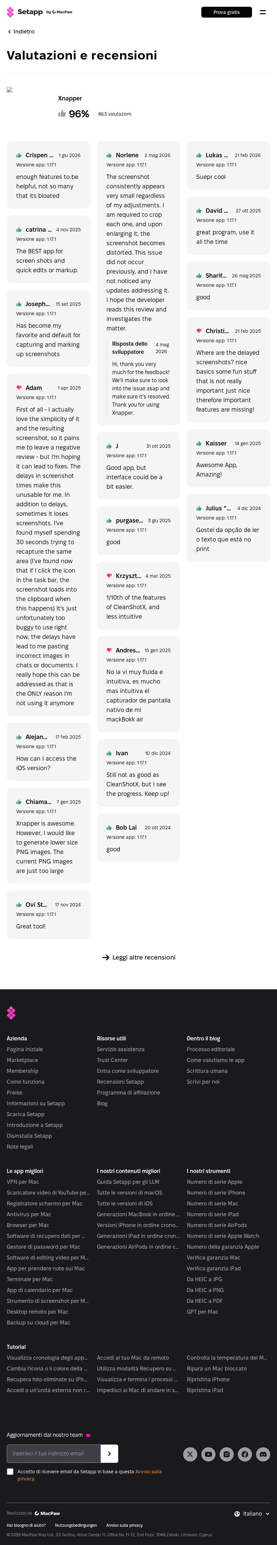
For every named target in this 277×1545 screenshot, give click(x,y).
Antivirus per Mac (29, 1214)
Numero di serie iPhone (216, 1193)
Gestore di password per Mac (43, 1247)
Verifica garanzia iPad (214, 1268)
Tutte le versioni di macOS (129, 1193)
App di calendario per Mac (40, 1290)
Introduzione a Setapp (35, 1125)
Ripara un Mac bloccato (217, 1368)
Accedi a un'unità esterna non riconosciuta (48, 1390)
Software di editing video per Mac (48, 1258)
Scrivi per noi (203, 1082)
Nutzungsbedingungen (76, 1525)
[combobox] (256, 1514)
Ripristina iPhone (208, 1379)
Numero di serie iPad (213, 1214)
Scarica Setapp (26, 1114)
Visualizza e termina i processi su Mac (138, 1379)
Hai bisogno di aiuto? (26, 1525)
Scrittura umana (207, 1071)
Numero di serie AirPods (217, 1225)
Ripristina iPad (205, 1390)
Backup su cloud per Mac (39, 1322)
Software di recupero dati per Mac (48, 1236)
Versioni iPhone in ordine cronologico (138, 1225)
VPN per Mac (23, 1182)
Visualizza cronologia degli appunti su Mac (48, 1358)
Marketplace (22, 1060)
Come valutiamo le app (216, 1060)
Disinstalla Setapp (29, 1136)
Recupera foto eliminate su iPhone (48, 1379)
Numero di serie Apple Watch (223, 1236)
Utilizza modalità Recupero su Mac (138, 1368)
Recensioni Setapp (120, 1082)
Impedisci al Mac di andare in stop (138, 1390)
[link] (190, 1454)
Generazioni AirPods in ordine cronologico (138, 1247)
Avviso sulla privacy (124, 1525)
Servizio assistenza (121, 1049)
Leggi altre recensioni (144, 957)
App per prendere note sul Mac (46, 1268)
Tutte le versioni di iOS (125, 1203)
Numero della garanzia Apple (223, 1247)
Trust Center (112, 1060)
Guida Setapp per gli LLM (128, 1182)
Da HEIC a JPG (204, 1279)
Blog (102, 1103)
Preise (14, 1093)
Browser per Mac (28, 1225)
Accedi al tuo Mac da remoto (133, 1358)
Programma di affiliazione (128, 1093)
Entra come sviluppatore (128, 1071)
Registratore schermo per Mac (45, 1203)
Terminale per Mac (30, 1279)
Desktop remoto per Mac (38, 1312)
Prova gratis (226, 12)
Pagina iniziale (25, 1049)
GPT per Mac (203, 1312)
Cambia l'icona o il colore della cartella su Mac (48, 1368)
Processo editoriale (211, 1049)
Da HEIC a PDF (205, 1301)
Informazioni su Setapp (36, 1103)
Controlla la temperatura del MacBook (228, 1358)
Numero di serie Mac (212, 1203)
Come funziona (26, 1082)
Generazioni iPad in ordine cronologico (138, 1236)
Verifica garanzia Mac (214, 1258)
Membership (23, 1071)
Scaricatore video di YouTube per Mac (48, 1193)
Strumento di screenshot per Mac (48, 1301)
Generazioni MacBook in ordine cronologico (138, 1214)
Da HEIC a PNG (205, 1290)
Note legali (20, 1147)
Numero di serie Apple (214, 1182)
